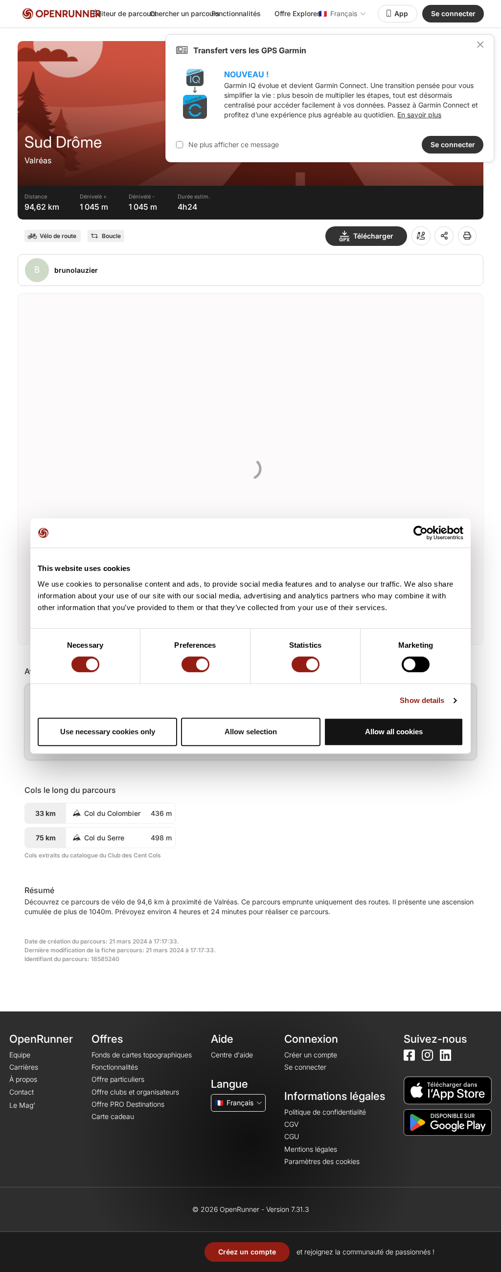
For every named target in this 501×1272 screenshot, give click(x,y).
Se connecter (453, 13)
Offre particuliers (117, 1079)
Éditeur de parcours (125, 13)
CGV (291, 1124)
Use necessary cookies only (107, 731)
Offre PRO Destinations (127, 1104)
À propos (23, 1079)
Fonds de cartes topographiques (141, 1055)
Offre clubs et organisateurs (135, 1092)
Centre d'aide (232, 1055)
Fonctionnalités (236, 13)
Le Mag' (22, 1105)
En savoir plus (419, 114)
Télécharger (373, 236)
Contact (21, 1092)
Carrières (23, 1067)
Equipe (19, 1055)
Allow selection (251, 731)
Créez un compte (247, 1252)
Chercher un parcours (185, 13)
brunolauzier (76, 270)
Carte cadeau (112, 1116)
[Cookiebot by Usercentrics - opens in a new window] (420, 533)
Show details (422, 700)
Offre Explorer (296, 13)
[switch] (195, 664)
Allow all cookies (394, 731)
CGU (291, 1136)
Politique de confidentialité (325, 1112)
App (401, 13)
